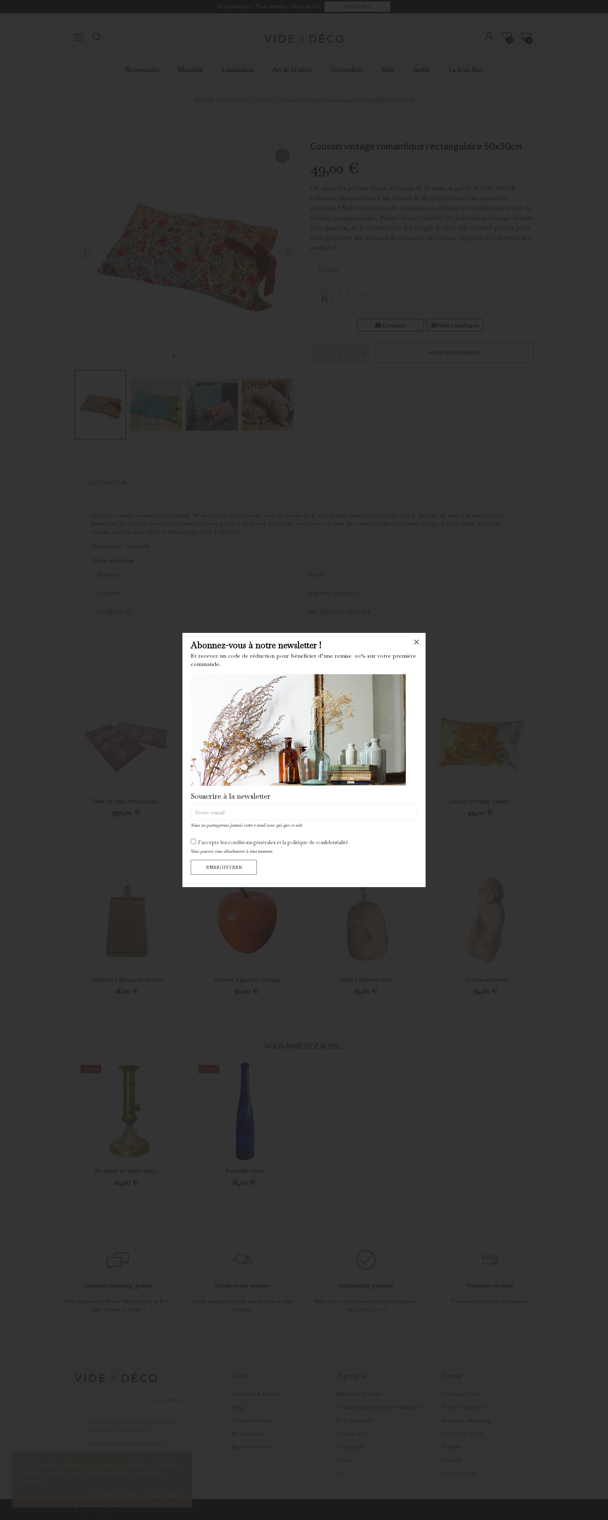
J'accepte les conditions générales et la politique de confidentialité (273, 842)
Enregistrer (224, 867)
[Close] (416, 642)
